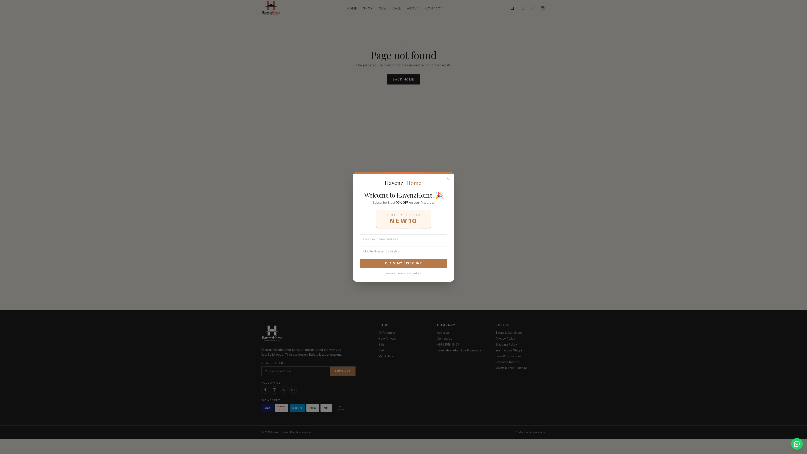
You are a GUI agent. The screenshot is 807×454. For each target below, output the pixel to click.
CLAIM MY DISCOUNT (403, 263)
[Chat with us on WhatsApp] (797, 444)
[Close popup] (448, 179)
